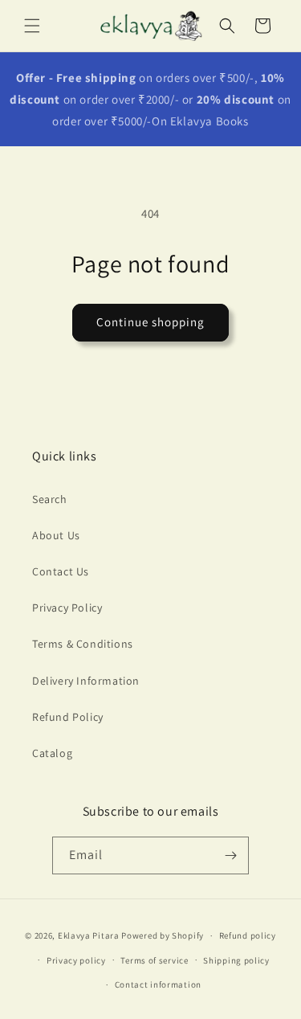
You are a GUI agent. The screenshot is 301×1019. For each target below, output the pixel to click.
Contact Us (60, 571)
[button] (32, 25)
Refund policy (247, 935)
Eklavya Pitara (89, 935)
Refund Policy (68, 717)
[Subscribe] (230, 855)
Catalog (52, 753)
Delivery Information (86, 680)
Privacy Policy (67, 607)
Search (49, 499)
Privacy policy (76, 960)
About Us (56, 535)
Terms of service (154, 960)
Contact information (158, 984)
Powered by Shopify (162, 935)
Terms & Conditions (82, 643)
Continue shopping (150, 321)
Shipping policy (236, 960)
